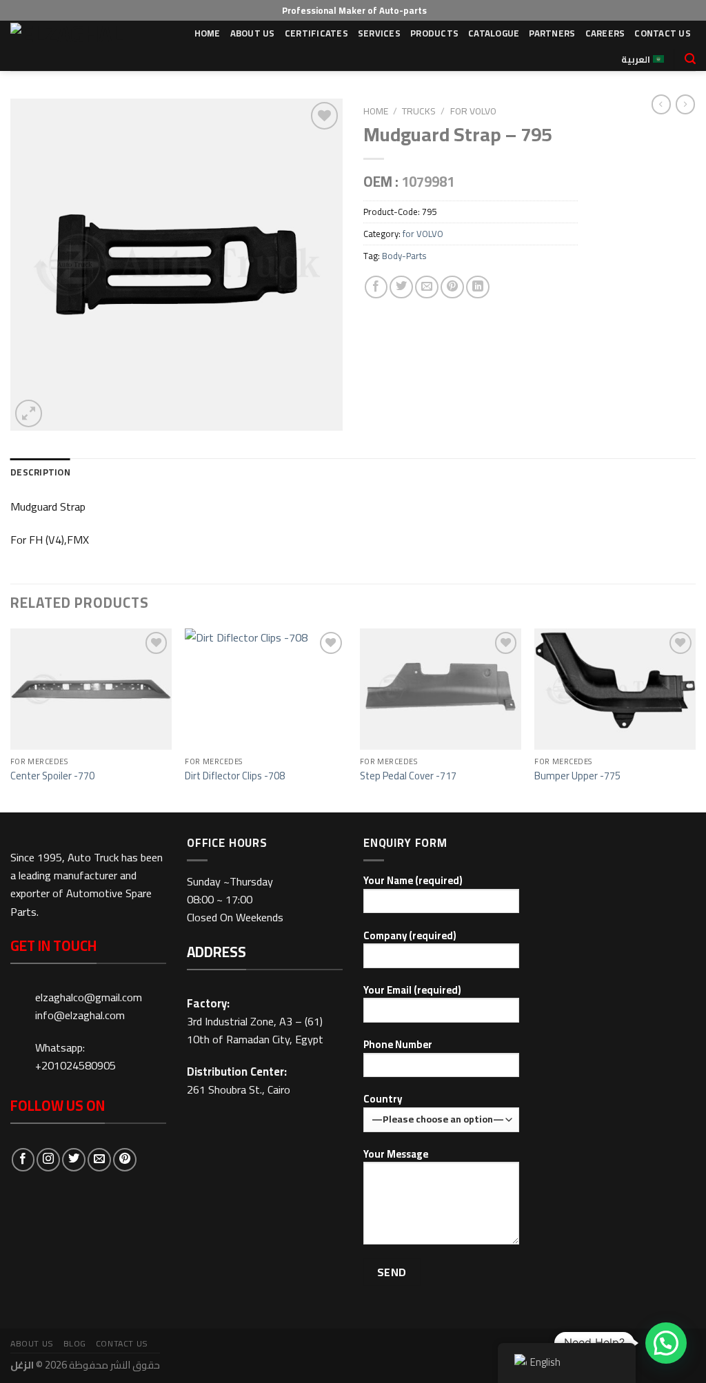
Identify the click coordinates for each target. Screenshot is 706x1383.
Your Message (395, 1154)
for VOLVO (473, 111)
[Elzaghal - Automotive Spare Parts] (73, 46)
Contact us (662, 33)
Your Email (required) (412, 990)
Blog (75, 1343)
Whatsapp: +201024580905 (75, 1056)
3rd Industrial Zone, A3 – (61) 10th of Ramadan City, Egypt (255, 1030)
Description (40, 472)
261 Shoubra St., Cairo (238, 1089)
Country (382, 1099)
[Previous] (11, 719)
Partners (552, 33)
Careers (605, 33)
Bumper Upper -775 (577, 775)
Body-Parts (404, 255)
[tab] (40, 472)
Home (207, 33)
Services (379, 33)
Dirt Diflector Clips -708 (235, 775)
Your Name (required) (413, 881)
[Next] (695, 719)
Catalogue (493, 33)
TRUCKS (419, 111)
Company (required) (409, 936)
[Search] (690, 58)
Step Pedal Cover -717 (408, 775)
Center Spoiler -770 (52, 775)
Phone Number (397, 1045)
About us (252, 33)
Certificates (316, 33)
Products (434, 33)
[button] (666, 1343)
